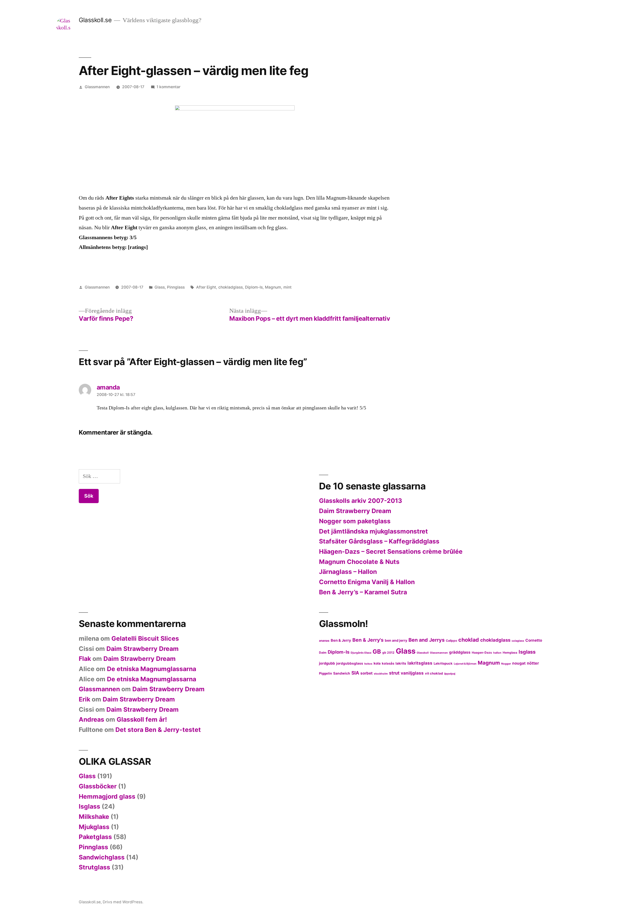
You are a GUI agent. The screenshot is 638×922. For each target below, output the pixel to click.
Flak (85, 658)
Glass (160, 287)
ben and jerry (396, 640)
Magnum (273, 287)
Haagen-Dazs (482, 652)
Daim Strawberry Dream (355, 511)
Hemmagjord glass (107, 796)
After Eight (206, 287)
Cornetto (533, 640)
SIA (355, 673)
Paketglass (95, 837)
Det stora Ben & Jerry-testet (158, 729)
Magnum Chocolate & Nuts (359, 561)
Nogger (506, 663)
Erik (84, 699)
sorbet (366, 673)
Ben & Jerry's (368, 640)
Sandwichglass (102, 857)
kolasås (388, 663)
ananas (324, 640)
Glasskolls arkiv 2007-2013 (360, 500)
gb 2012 (388, 652)
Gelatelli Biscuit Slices (145, 638)
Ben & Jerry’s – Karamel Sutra (363, 592)
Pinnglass (176, 287)
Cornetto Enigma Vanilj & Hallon (367, 582)
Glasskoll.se (95, 20)
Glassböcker (98, 786)
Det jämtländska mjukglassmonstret (373, 531)
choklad (468, 639)
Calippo (451, 640)
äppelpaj (449, 673)
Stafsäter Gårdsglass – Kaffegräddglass (379, 541)
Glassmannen (97, 86)
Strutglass (94, 867)
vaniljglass (412, 673)
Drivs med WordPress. (123, 902)
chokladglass (230, 287)
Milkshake (94, 816)
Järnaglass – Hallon (348, 571)
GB (377, 651)
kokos (368, 663)
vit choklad (434, 673)
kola (377, 663)
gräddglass (460, 652)
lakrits (401, 663)
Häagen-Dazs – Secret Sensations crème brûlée (391, 551)
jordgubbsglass (349, 663)
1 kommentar (168, 86)
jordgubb (327, 663)
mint (287, 287)
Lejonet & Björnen (465, 663)
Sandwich (341, 673)
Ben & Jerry (341, 640)
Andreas (91, 719)
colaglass (518, 640)
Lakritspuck (443, 663)
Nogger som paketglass (355, 521)
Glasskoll (423, 652)
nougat (519, 663)
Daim (322, 652)
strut (394, 673)
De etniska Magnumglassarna (151, 669)
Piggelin (325, 673)
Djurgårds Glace (361, 652)
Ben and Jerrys (426, 640)
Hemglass (510, 652)
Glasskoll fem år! (142, 719)
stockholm (381, 673)
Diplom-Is (254, 287)
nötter (533, 663)
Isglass (527, 652)
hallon (497, 652)
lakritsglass (419, 663)
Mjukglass (94, 827)
